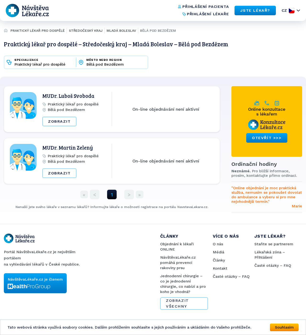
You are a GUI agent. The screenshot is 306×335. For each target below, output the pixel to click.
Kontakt (220, 268)
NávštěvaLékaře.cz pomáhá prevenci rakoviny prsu (178, 262)
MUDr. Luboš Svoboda (68, 95)
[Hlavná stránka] (6, 31)
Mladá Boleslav (121, 30)
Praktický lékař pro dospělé (38, 30)
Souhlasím (284, 327)
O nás (218, 244)
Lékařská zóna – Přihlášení (269, 255)
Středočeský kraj (86, 30)
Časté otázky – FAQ (231, 276)
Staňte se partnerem (273, 244)
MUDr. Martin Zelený (67, 147)
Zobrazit (59, 121)
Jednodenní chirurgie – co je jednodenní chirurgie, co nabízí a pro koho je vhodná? (183, 284)
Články (219, 260)
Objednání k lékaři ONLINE (177, 246)
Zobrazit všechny (177, 303)
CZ (284, 10)
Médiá (218, 252)
